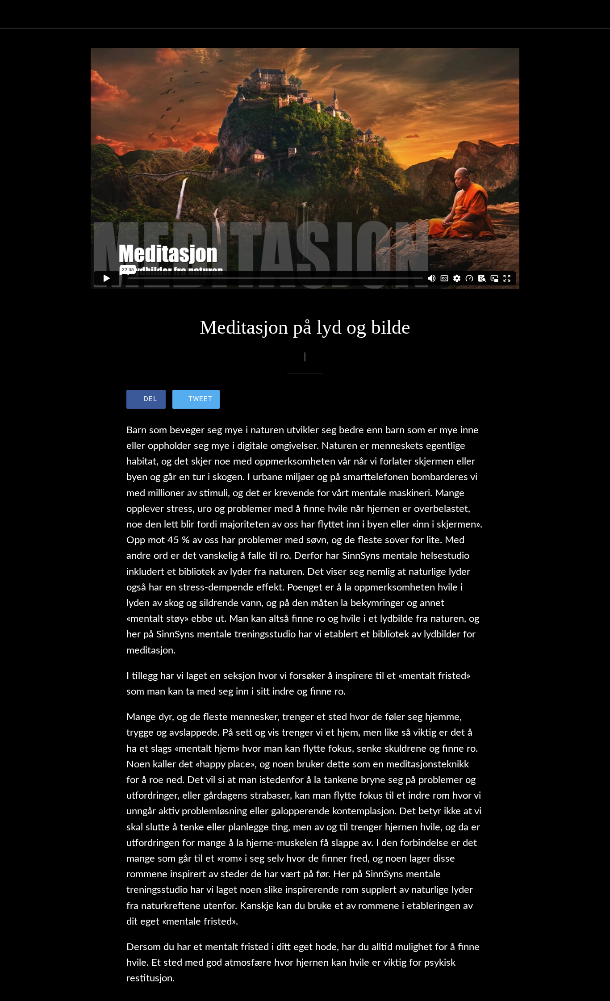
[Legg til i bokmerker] (451, 400)
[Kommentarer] (473, 400)
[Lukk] (14, 14)
